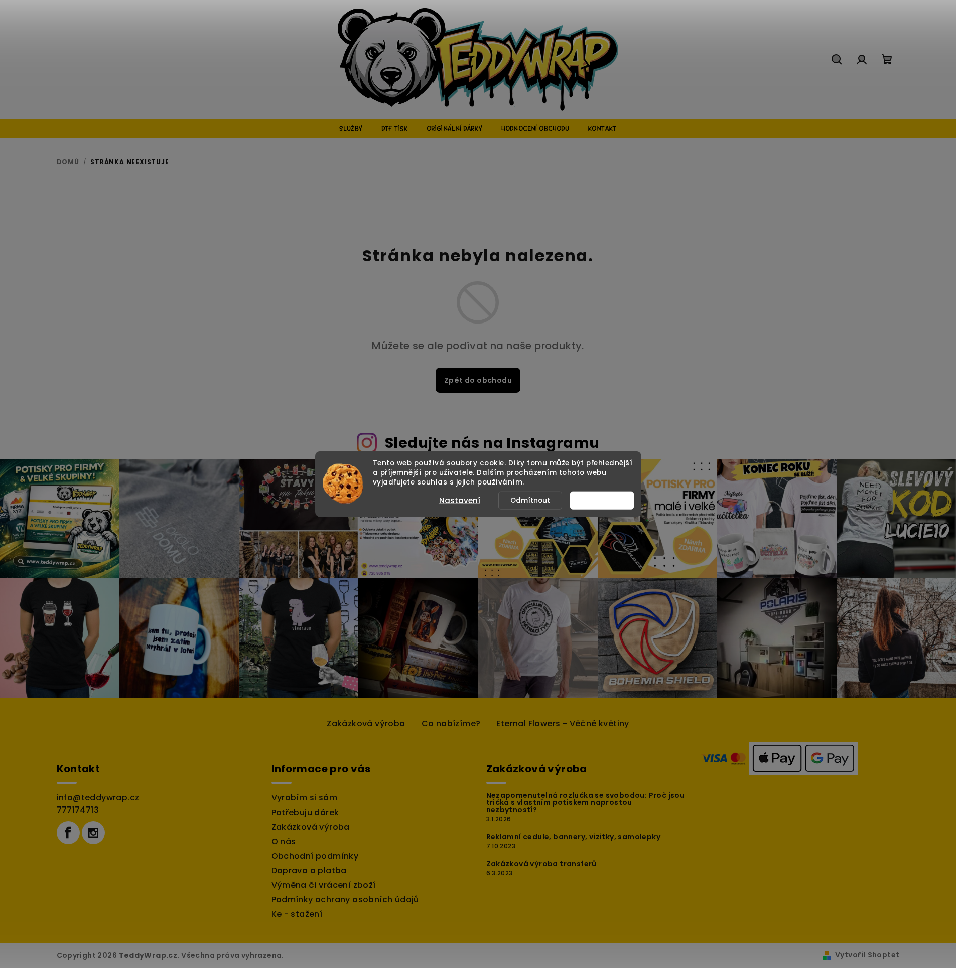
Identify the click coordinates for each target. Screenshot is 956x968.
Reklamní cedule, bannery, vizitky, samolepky (573, 836)
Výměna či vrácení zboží (323, 885)
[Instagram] (93, 832)
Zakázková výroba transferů (541, 863)
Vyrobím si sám (304, 797)
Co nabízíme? (451, 723)
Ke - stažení (297, 914)
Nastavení (459, 500)
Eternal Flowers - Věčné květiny (562, 723)
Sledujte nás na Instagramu (492, 443)
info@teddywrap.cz (98, 797)
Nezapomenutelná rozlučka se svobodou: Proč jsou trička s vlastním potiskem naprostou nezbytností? (585, 802)
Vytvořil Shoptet (867, 955)
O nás (283, 841)
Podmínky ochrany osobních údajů (345, 899)
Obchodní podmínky (315, 856)
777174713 (78, 810)
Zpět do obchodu (478, 380)
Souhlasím (607, 500)
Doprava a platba (309, 870)
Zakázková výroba (366, 723)
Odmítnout (530, 500)
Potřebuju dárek (305, 812)
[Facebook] (68, 832)
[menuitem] (350, 128)
